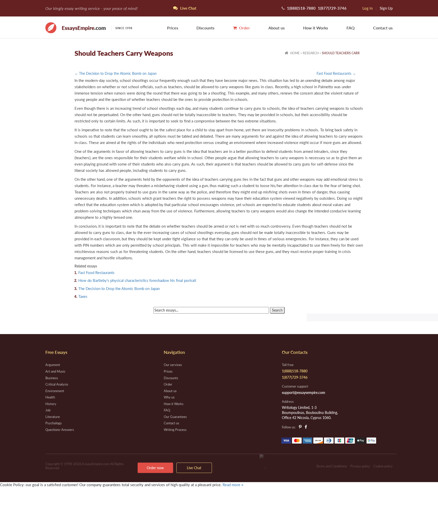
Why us (169, 397)
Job (47, 410)
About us (276, 27)
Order (244, 27)
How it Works (315, 27)
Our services (173, 365)
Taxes (82, 296)
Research (311, 53)
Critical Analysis (56, 384)
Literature (52, 417)
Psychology (53, 423)
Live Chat (194, 468)
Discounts (205, 27)
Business (51, 378)
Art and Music (55, 371)
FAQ (350, 27)
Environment (54, 391)
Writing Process (175, 430)
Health (50, 397)
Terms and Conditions (331, 466)
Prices (172, 27)
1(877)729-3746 (332, 8)
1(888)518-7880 (301, 8)
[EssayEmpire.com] (88, 27)
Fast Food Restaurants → (336, 73)
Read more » (233, 484)
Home (294, 53)
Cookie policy (383, 466)
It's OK (17, 495)
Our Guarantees (175, 417)
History (50, 404)
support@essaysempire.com (303, 392)
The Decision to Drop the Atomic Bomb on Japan (119, 288)
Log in (367, 8)
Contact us (383, 27)
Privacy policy (360, 466)
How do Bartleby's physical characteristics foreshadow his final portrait (137, 280)
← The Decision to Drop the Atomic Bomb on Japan (116, 73)
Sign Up (386, 8)
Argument (52, 365)
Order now (155, 468)
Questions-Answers (59, 430)
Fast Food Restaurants (96, 272)
